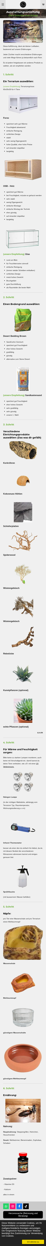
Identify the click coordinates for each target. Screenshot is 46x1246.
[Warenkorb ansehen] (43, 4)
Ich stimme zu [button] (33, 1242)
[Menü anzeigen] (3, 4)
